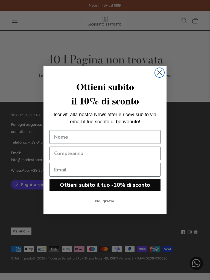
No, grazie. (105, 201)
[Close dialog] (159, 72)
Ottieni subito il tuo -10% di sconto (105, 185)
